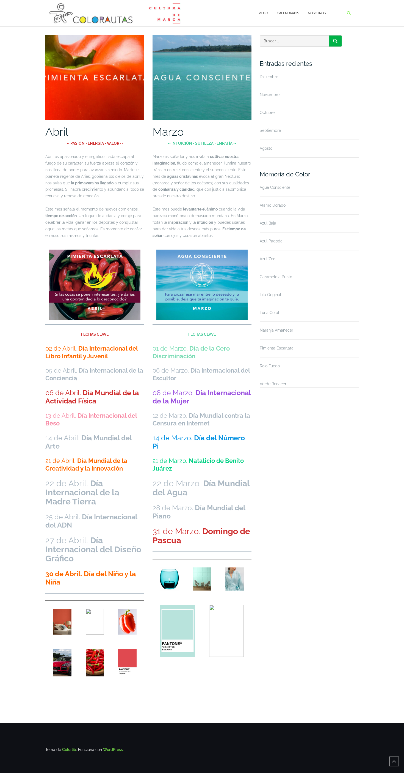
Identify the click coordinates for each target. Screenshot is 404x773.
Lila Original (270, 295)
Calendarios (288, 13)
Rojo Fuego (270, 366)
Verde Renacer (273, 384)
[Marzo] (202, 77)
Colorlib (69, 749)
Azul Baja (268, 223)
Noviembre (270, 94)
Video (263, 13)
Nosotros (317, 13)
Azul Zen (267, 259)
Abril (56, 131)
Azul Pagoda (271, 241)
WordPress (113, 749)
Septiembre (270, 130)
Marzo (168, 131)
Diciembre (269, 77)
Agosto (266, 148)
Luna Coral (269, 312)
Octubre (267, 112)
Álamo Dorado (273, 205)
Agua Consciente (275, 187)
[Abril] (94, 77)
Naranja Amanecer (276, 330)
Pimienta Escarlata (277, 348)
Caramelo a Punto (276, 277)
